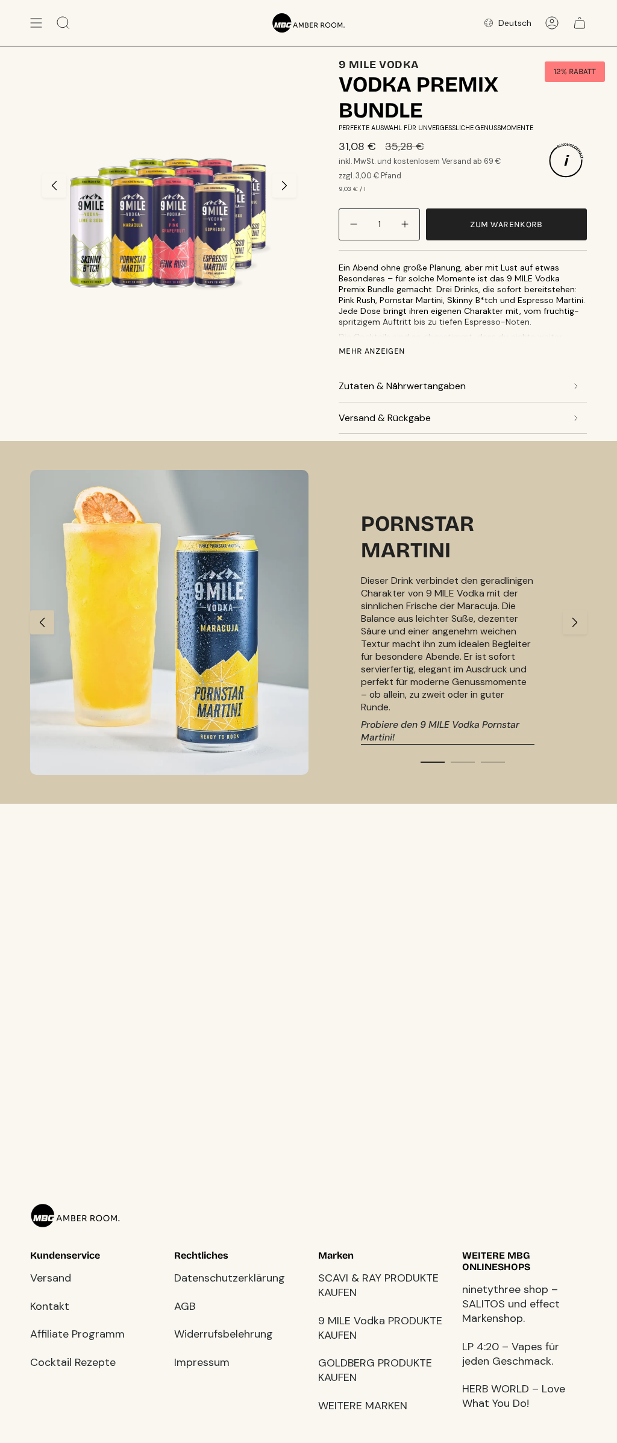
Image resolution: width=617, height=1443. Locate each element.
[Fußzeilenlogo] (75, 1215)
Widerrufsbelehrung (223, 1334)
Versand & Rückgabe (385, 418)
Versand (50, 1278)
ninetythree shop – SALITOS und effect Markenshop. (511, 1304)
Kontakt (49, 1306)
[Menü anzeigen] (36, 23)
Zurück (54, 186)
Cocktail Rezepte (73, 1362)
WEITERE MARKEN (362, 1405)
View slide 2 (463, 762)
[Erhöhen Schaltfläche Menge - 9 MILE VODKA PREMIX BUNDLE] (403, 224)
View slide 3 (493, 762)
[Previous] (42, 622)
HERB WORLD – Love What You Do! (513, 1396)
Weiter (284, 186)
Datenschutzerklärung (229, 1278)
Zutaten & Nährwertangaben (402, 386)
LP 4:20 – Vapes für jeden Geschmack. (510, 1353)
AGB (184, 1306)
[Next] (575, 622)
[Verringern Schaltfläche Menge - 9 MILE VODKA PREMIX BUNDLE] (355, 224)
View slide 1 (433, 762)
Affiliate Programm (77, 1334)
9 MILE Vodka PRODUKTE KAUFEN (380, 1327)
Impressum (202, 1362)
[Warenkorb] (580, 23)
